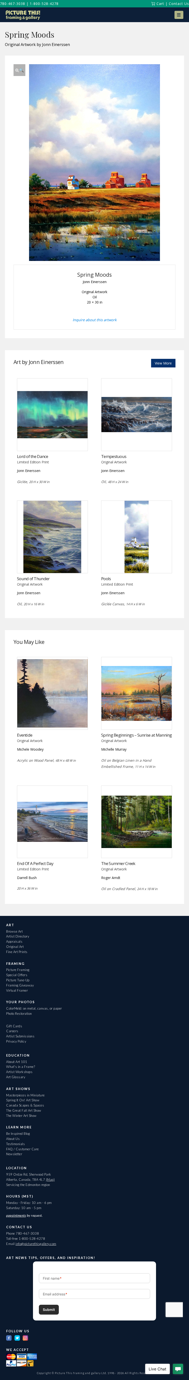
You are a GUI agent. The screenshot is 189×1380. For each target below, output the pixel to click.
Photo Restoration (19, 1014)
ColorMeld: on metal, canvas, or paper (34, 1008)
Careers (12, 1031)
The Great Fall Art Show (23, 1110)
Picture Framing (18, 970)
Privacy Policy (16, 1041)
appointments (16, 1215)
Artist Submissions (20, 1036)
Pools (106, 578)
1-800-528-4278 (44, 3)
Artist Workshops (19, 1072)
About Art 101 (16, 1062)
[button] (178, 15)
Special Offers (16, 975)
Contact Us (179, 3)
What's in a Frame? (20, 1067)
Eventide (24, 735)
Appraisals (14, 941)
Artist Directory (17, 936)
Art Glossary (15, 1077)
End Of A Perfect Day (35, 863)
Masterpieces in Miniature (25, 1095)
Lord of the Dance (32, 456)
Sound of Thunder (33, 578)
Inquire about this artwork (95, 319)
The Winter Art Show (21, 1116)
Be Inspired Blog (18, 1134)
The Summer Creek (118, 863)
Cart (159, 3)
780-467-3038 (12, 3)
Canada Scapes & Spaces (25, 1105)
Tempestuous (113, 456)
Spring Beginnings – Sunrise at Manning (136, 735)
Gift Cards (14, 1026)
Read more (52, 441)
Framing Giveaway (20, 985)
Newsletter (14, 1154)
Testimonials (15, 1144)
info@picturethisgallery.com (36, 1244)
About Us (13, 1139)
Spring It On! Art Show (22, 1100)
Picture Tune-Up (18, 980)
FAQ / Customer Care (22, 1149)
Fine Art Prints (17, 952)
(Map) (50, 1180)
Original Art (15, 947)
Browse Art (14, 931)
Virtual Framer (17, 990)
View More (163, 363)
